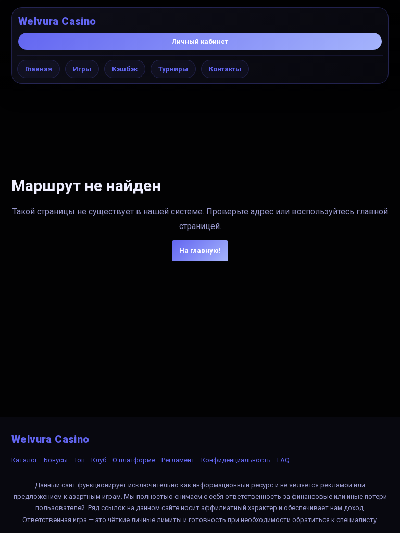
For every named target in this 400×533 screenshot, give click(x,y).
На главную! (200, 251)
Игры (82, 69)
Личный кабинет (200, 41)
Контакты (225, 69)
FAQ (283, 460)
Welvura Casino (57, 21)
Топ (79, 460)
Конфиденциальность (236, 460)
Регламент (178, 460)
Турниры (173, 69)
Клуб (98, 460)
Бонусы (56, 460)
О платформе (134, 460)
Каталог (24, 460)
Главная (38, 69)
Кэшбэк (125, 69)
